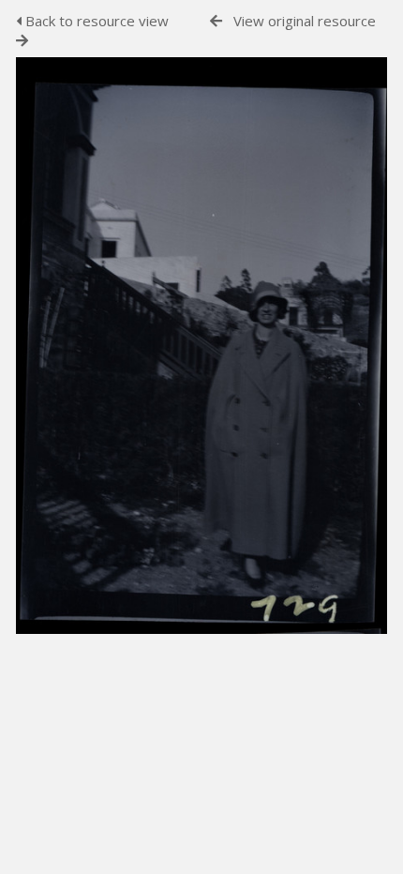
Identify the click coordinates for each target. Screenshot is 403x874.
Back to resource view (95, 20)
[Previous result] (216, 21)
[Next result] (22, 41)
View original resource (304, 20)
